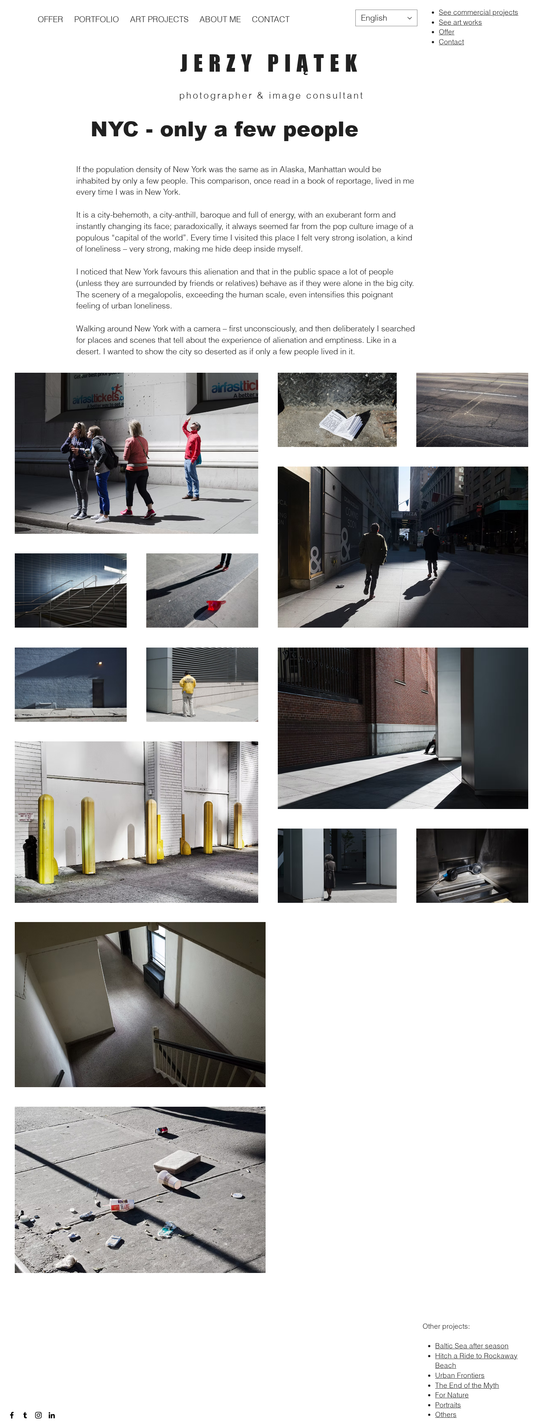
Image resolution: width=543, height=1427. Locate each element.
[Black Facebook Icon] (11, 1415)
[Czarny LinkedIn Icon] (51, 1415)
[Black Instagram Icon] (38, 1415)
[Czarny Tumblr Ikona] (25, 1415)
